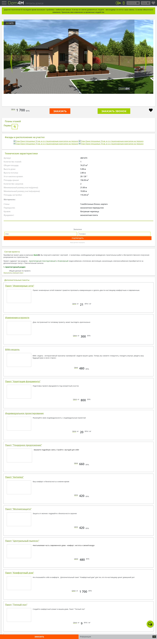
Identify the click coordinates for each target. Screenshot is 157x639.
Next (145, 62)
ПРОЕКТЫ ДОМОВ (34, 3)
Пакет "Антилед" (14, 526)
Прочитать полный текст (13, 322)
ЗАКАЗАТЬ (60, 111)
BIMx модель (12, 399)
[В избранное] (151, 110)
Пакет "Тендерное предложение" (23, 494)
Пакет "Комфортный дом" (19, 622)
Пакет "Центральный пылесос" (22, 590)
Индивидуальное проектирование (24, 462)
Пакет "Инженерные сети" (19, 335)
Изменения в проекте (17, 367)
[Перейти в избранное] (153, 2)
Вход (144, 3)
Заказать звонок (113, 111)
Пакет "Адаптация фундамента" (22, 430)
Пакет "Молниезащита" (18, 558)
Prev (11, 62)
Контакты (131, 3)
